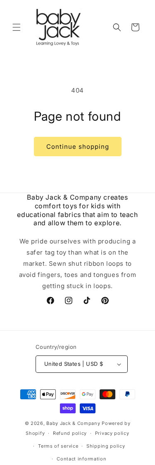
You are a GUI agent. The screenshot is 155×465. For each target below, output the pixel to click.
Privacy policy (112, 433)
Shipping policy (105, 446)
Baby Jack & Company (73, 423)
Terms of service (58, 446)
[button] (16, 27)
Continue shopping (77, 146)
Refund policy (70, 433)
